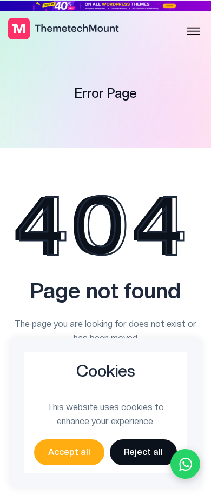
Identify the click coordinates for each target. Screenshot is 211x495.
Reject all (143, 452)
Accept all (69, 452)
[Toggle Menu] (193, 31)
